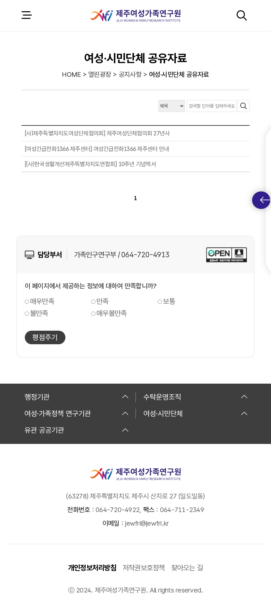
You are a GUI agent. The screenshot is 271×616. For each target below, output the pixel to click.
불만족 (39, 313)
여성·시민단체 (163, 413)
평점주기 (45, 337)
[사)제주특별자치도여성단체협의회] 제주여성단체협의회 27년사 (97, 133)
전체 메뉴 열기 (26, 15)
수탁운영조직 (162, 397)
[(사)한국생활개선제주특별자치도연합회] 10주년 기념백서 (90, 164)
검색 (242, 15)
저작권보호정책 (144, 567)
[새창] (226, 254)
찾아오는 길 (187, 567)
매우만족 (42, 301)
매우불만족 (112, 313)
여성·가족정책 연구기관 (57, 413)
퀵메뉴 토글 (261, 200)
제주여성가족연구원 (135, 15)
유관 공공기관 (44, 430)
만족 (103, 301)
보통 (169, 301)
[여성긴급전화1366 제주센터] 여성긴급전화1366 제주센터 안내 (97, 148)
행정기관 (37, 397)
